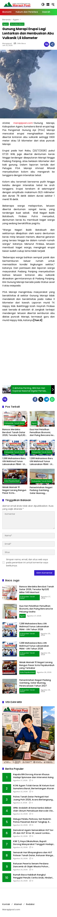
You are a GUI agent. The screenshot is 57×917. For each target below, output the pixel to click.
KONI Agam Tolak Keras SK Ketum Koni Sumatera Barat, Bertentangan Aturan (33, 787)
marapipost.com (23, 123)
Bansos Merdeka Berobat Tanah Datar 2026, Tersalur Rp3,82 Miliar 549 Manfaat (13, 432)
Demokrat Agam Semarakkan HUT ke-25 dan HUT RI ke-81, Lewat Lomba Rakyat (33, 832)
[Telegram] (46, 399)
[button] (43, 4)
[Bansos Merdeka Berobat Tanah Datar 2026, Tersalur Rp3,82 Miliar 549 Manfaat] (14, 419)
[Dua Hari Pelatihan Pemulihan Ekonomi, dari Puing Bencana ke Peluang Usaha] (42, 419)
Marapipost (7, 43)
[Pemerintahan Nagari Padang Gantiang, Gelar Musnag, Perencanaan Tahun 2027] (42, 476)
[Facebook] (35, 399)
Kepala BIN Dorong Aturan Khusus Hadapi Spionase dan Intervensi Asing (33, 776)
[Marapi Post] (17, 4)
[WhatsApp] (52, 399)
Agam (5, 24)
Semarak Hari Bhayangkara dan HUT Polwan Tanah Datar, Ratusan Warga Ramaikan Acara (33, 854)
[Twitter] (40, 399)
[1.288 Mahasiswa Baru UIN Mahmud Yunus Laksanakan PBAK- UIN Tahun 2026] (14, 448)
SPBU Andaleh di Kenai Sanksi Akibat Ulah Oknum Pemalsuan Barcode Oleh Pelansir (33, 809)
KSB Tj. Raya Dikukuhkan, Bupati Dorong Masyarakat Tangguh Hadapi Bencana (33, 843)
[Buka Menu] (48, 4)
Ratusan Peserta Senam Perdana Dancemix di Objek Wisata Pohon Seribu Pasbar (30, 865)
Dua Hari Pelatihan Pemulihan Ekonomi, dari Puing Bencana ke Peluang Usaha (41, 432)
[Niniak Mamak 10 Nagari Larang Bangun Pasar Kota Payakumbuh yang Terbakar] (14, 476)
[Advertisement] (28, 353)
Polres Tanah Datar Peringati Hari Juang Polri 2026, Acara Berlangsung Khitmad (33, 798)
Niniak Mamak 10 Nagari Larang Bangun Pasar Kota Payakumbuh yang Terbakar (14, 490)
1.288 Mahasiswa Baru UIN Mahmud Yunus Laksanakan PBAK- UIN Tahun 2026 (14, 461)
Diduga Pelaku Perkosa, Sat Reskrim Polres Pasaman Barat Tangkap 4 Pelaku (32, 820)
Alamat (18, 904)
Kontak (6, 904)
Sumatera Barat (17, 24)
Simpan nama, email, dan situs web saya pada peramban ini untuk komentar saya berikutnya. (27, 562)
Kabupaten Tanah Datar (14, 423)
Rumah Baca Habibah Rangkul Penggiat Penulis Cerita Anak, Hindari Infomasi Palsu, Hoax (32, 876)
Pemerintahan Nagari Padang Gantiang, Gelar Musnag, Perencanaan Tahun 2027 (41, 490)
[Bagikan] (52, 44)
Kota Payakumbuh (12, 481)
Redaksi (30, 904)
